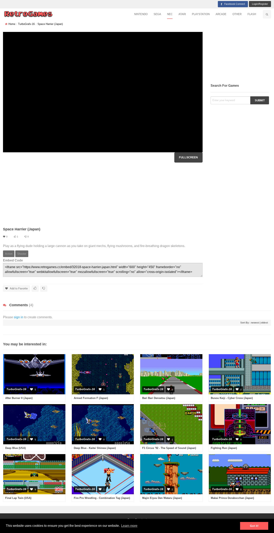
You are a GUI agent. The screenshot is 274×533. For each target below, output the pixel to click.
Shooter (21, 253)
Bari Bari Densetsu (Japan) (158, 398)
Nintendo (141, 14)
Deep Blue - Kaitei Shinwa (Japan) (95, 448)
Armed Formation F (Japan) (91, 398)
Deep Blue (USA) (15, 448)
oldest (264, 322)
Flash (252, 14)
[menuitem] (141, 14)
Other (237, 14)
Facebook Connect (234, 4)
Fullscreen (188, 157)
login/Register (260, 4)
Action (8, 253)
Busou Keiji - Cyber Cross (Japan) (232, 398)
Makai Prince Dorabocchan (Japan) (232, 497)
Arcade (221, 14)
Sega (157, 14)
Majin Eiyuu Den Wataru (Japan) (162, 497)
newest (255, 322)
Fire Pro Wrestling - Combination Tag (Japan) (102, 497)
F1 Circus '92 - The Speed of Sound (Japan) (169, 448)
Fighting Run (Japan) (224, 448)
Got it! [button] (254, 525)
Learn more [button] (129, 525)
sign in (18, 317)
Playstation (201, 14)
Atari (182, 14)
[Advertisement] (103, 195)
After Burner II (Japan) (18, 398)
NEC (170, 14)
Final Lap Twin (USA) (18, 497)
